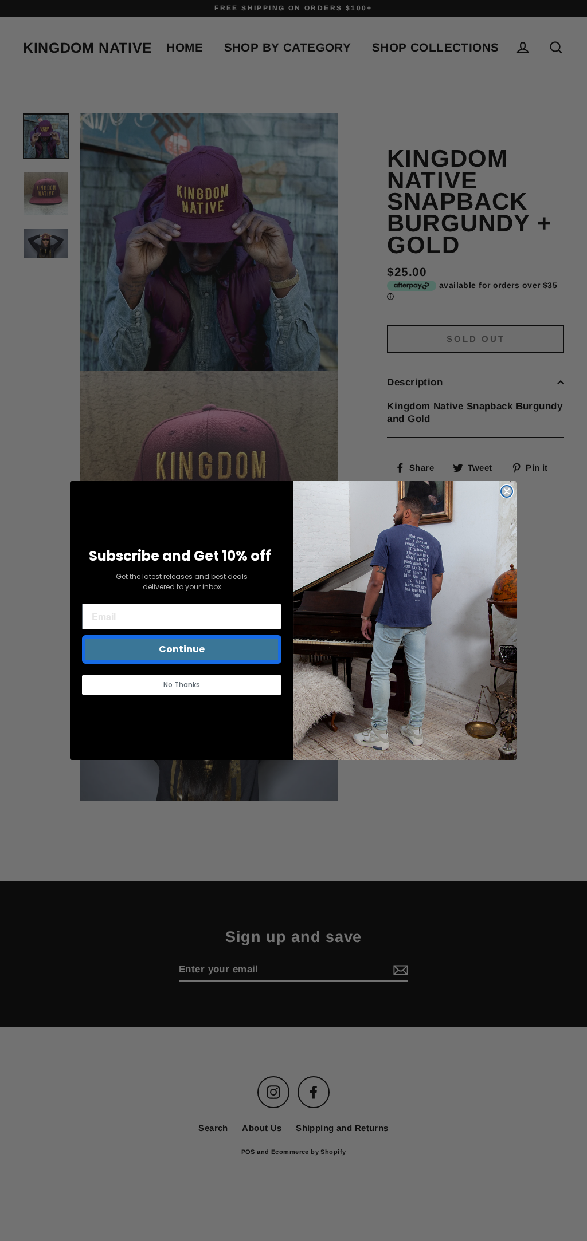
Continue (182, 649)
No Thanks (181, 685)
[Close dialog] (506, 491)
